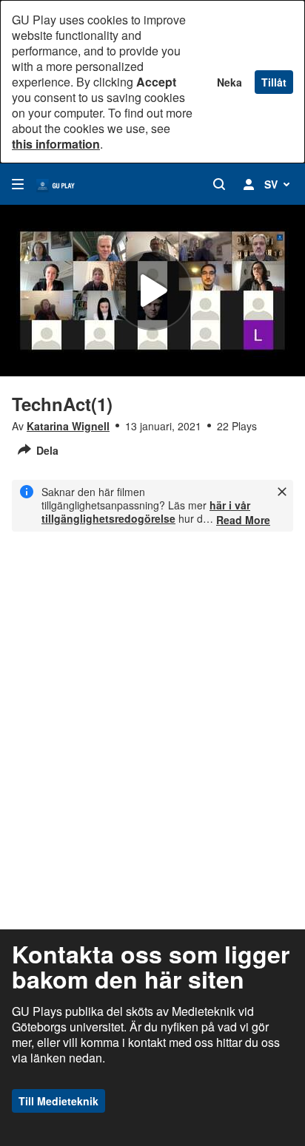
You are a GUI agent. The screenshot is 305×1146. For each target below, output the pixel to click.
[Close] (282, 492)
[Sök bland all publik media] (219, 184)
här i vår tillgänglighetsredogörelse (145, 512)
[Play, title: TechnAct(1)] (152, 290)
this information (56, 143)
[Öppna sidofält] (18, 184)
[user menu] (249, 184)
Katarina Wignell (68, 426)
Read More (243, 519)
